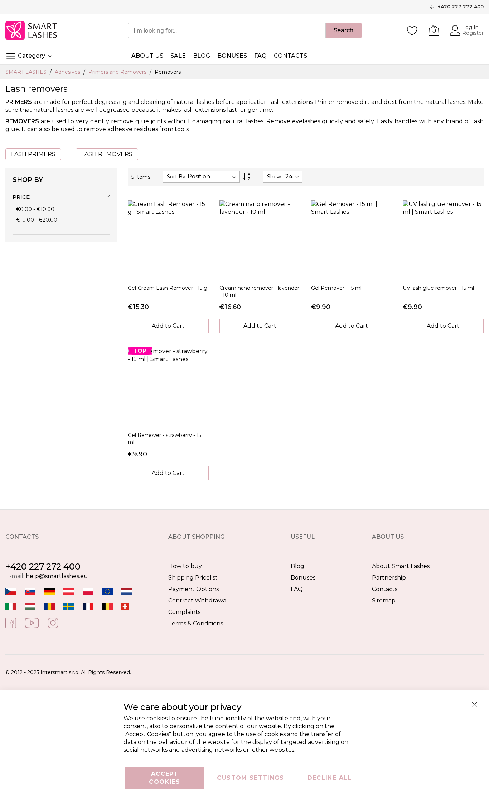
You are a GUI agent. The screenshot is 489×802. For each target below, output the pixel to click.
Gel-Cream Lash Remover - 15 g (167, 288)
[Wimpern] (68, 591)
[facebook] (10, 622)
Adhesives (68, 72)
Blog (297, 566)
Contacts (384, 589)
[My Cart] (434, 30)
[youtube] (32, 622)
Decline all (330, 777)
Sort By (176, 176)
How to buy (185, 566)
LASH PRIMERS (33, 154)
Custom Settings (250, 777)
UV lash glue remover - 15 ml (438, 288)
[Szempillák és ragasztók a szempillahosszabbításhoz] (30, 606)
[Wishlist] (412, 30)
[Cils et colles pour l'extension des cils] (88, 606)
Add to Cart (168, 325)
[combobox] (227, 30)
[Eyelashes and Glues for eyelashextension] (107, 591)
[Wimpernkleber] (49, 591)
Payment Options (193, 589)
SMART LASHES (26, 72)
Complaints (184, 612)
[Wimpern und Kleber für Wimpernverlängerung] (125, 606)
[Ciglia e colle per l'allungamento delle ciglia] (10, 606)
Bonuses (303, 577)
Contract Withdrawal (198, 600)
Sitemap (384, 600)
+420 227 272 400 (43, 566)
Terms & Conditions (195, 623)
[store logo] (31, 30)
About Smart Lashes (401, 566)
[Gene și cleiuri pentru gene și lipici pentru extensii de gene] (49, 606)
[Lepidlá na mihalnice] (30, 591)
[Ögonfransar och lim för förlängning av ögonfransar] (68, 606)
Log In (470, 27)
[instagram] (53, 622)
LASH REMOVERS (106, 154)
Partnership (389, 577)
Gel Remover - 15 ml (336, 288)
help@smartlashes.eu (57, 576)
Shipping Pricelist (193, 577)
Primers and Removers (118, 72)
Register (473, 33)
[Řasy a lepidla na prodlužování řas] (10, 591)
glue (142, 121)
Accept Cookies (164, 777)
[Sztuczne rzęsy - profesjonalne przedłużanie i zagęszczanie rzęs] (88, 591)
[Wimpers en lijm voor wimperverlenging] (126, 591)
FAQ (297, 589)
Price (21, 196)
